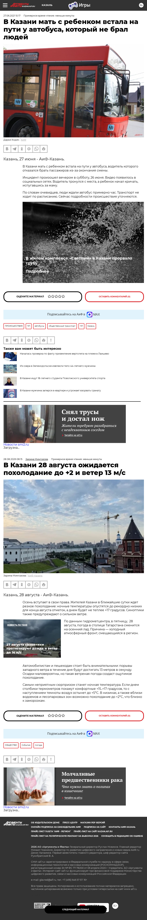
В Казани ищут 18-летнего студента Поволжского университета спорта (62, 378)
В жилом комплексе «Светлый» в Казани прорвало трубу (79, 260)
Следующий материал (75, 909)
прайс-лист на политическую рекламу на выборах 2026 (64, 836)
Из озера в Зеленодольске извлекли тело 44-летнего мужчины (58, 365)
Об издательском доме (45, 822)
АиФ (23, 139)
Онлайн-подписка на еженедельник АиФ (56, 827)
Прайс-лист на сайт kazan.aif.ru (93, 831)
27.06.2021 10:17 (11, 15)
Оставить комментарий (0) (114, 296)
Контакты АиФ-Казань (122, 827)
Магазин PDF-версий (92, 822)
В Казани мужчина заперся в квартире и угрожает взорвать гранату (60, 390)
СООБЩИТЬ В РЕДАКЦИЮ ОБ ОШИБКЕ (122, 836)
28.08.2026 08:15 (12, 459)
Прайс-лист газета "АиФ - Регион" (51, 831)
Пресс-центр (70, 822)
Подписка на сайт (95, 827)
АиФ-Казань (35, 575)
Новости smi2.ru (16, 444)
